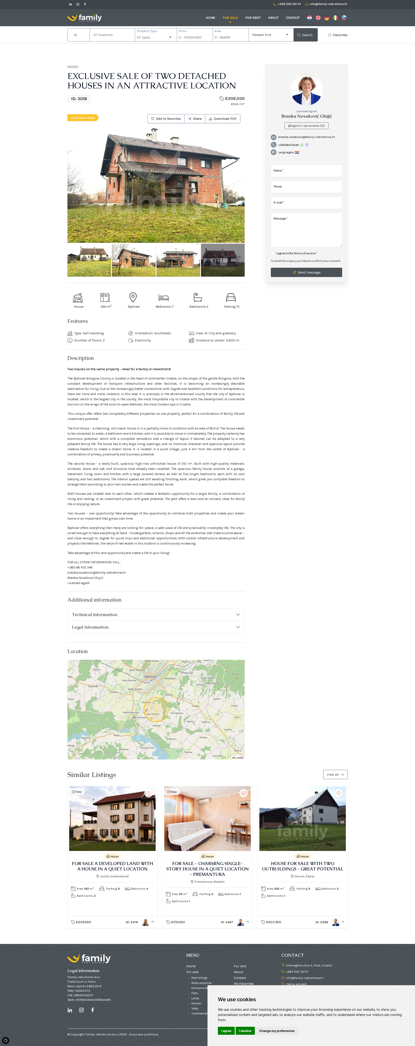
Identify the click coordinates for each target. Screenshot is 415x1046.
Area (218, 31)
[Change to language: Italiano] (335, 17)
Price (182, 31)
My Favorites (244, 984)
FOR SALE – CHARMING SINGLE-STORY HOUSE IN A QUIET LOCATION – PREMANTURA (207, 869)
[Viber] (306, 145)
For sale (230, 18)
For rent (252, 18)
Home (210, 18)
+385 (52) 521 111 (297, 972)
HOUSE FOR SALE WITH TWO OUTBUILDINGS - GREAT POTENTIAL (302, 866)
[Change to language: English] (318, 17)
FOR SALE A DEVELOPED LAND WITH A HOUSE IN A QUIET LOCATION (112, 866)
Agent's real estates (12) (308, 126)
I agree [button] (226, 1031)
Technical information (94, 614)
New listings (200, 977)
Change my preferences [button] (277, 1031)
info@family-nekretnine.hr (305, 978)
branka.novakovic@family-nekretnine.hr (306, 137)
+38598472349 (288, 145)
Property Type (147, 31)
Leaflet (239, 757)
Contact (293, 18)
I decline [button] (245, 1031)
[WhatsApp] (301, 145)
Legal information (90, 627)
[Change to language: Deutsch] (326, 17)
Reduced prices (202, 983)
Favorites (340, 35)
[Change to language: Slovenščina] (344, 17)
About (273, 18)
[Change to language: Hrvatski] (309, 17)
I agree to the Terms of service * (296, 253)
